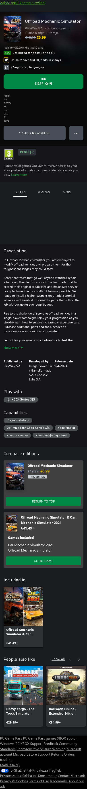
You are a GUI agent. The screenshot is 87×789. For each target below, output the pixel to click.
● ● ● (76, 133)
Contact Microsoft (71, 775)
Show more (11, 347)
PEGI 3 (24, 152)
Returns (57, 754)
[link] (23, 617)
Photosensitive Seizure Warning (41, 748)
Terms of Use (39, 781)
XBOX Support (32, 743)
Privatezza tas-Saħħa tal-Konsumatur (28, 775)
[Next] (79, 659)
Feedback (51, 743)
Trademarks (59, 781)
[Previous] (70, 659)
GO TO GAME (43, 561)
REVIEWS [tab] (43, 192)
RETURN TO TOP (43, 501)
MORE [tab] (67, 192)
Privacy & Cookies (14, 781)
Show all (58, 658)
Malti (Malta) (10, 764)
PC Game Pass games (39, 738)
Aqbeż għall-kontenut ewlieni (22, 2)
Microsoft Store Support (31, 754)
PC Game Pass (11, 738)
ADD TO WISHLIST (37, 133)
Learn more (19, 174)
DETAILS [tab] (19, 192)
